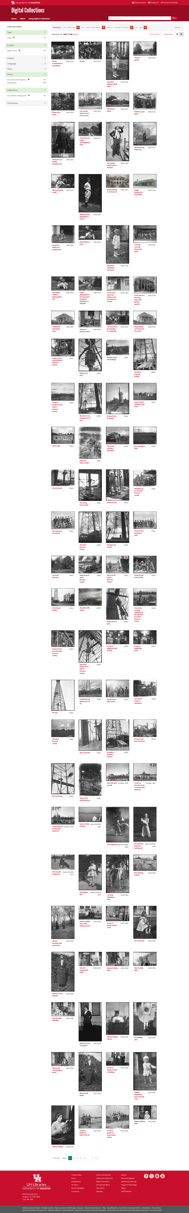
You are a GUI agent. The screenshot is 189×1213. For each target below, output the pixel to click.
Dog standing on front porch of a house (139, 329)
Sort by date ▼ (155, 34)
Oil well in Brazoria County (137, 374)
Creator (10, 45)
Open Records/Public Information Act (34, 1210)
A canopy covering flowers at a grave (138, 248)
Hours (73, 1178)
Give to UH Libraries (103, 1175)
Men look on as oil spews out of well (85, 418)
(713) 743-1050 (27, 1199)
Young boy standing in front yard (111, 268)
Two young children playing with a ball (57, 295)
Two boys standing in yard (111, 897)
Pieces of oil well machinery (85, 799)
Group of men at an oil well (139, 576)
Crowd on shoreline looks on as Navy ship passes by (139, 786)
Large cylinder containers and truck (139, 404)
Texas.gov (80, 1208)
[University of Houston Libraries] (36, 1181)
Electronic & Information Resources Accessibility (90, 1210)
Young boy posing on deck (85, 330)
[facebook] (146, 1176)
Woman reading (57, 1147)
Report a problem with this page (65, 1208)
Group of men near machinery (139, 740)
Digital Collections (27, 10)
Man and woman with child (84, 970)
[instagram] (157, 1176)
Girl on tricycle (139, 941)
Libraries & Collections (104, 1178)
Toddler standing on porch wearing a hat (139, 1095)
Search (123, 1175)
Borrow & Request (128, 1178)
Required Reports (68, 1210)
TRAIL (104, 1208)
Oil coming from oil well (84, 504)
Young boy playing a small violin (112, 84)
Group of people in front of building (112, 1070)
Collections (12, 90)
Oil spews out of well (111, 546)
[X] (151, 1176)
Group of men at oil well (111, 417)
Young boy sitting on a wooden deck (56, 247)
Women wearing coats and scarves (57, 943)
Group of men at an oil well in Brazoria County (57, 361)
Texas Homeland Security (92, 1208)
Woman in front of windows (85, 1044)
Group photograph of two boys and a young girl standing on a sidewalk (85, 298)
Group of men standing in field (139, 533)
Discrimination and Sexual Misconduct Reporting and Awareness (128, 1210)
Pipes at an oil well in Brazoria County (84, 578)
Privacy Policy (76, 1175)
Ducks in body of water (84, 825)
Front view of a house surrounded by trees (85, 141)
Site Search (100, 1188)
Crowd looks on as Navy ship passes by (57, 828)
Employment (76, 1181)
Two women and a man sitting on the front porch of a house (112, 297)
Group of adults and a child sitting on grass (85, 923)
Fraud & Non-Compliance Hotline (129, 1208)
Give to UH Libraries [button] (170, 2)
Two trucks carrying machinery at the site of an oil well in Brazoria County (138, 614)
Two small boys (112, 844)
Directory (74, 1185)
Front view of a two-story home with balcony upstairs (139, 299)
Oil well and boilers (56, 609)
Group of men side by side (111, 700)
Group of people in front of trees (112, 648)
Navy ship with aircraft (112, 784)
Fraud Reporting (112, 1208)
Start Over (177, 27)
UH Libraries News (103, 1185)
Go (175, 18)
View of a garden (137, 59)
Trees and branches (55, 576)
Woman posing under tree (139, 148)
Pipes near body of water (84, 462)
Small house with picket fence (56, 329)
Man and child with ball (57, 1019)
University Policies (156, 1210)
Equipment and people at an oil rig (85, 701)
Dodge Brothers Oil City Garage (138, 192)
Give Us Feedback (77, 1188)
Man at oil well (112, 502)
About (22, 18)
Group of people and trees (138, 648)
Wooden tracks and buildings (112, 358)
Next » (76, 34)
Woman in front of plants (57, 995)
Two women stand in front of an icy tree (84, 113)
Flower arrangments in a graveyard (57, 63)
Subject (10, 58)
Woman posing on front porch (112, 191)
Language (11, 63)
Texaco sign (56, 446)
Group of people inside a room (112, 925)
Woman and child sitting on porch (57, 1070)
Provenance (12, 103)
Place (9, 69)
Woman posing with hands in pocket (85, 216)
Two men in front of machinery (138, 701)
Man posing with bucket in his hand (112, 165)
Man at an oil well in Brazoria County (111, 578)
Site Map (99, 1191)
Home (14, 18)
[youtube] (162, 1176)
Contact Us (75, 1191)
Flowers (82, 61)
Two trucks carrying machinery (111, 448)
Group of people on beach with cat (84, 1133)
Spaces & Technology (129, 1185)
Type (9, 32)
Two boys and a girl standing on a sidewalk (112, 329)
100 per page (168, 34)
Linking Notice (145, 1208)
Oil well (54, 713)
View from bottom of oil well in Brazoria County (84, 668)
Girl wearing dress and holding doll (138, 846)
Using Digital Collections (39, 18)
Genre (10, 74)
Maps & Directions (102, 1181)
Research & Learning (128, 1181)
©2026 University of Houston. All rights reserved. (38, 1208)
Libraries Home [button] (140, 2)
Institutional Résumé (54, 1210)
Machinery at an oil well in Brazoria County (138, 492)
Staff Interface (126, 1191)
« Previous (56, 1158)
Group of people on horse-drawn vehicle (111, 1134)
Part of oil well (57, 488)
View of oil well (85, 753)
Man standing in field (138, 874)
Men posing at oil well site (57, 532)
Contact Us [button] (154, 2)
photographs (12, 82)
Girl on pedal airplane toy (56, 873)
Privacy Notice (156, 1208)
